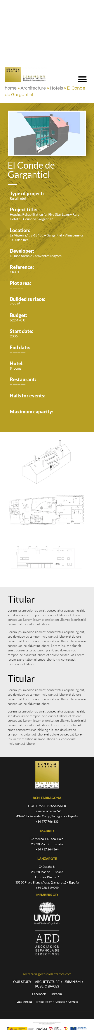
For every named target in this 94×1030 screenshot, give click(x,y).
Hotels (56, 88)
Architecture (33, 88)
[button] (82, 79)
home (11, 88)
